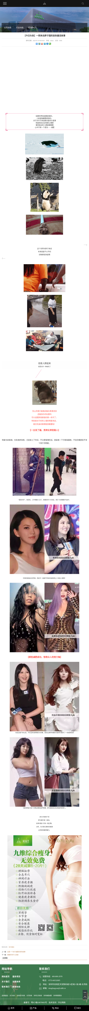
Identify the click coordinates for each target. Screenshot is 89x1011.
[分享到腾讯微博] (45, 44)
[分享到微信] (50, 44)
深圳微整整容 (57, 995)
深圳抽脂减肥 (47, 995)
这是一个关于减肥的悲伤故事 (16, 952)
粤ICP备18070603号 (39, 1002)
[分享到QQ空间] (39, 44)
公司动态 (7, 28)
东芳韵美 (29, 995)
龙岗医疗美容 (21, 995)
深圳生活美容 (38, 995)
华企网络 (61, 1002)
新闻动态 (16, 987)
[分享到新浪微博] (42, 44)
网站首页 (6, 977)
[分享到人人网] (47, 44)
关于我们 (6, 982)
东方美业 (11, 947)
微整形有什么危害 (12, 955)
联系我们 (6, 987)
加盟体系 (16, 982)
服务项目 (16, 977)
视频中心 (32, 28)
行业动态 (20, 28)
